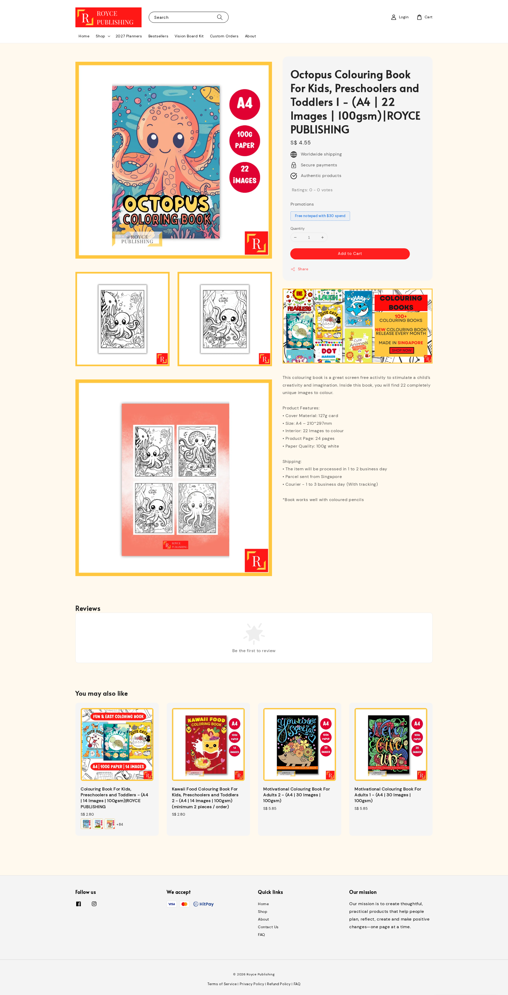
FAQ (261, 934)
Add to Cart (350, 254)
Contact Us (268, 927)
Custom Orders (224, 36)
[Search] (219, 17)
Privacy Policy (252, 984)
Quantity (298, 228)
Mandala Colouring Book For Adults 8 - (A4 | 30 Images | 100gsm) (472, 985)
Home (84, 36)
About (250, 36)
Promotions (302, 204)
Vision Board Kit (189, 36)
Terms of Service (222, 984)
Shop (100, 36)
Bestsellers (158, 36)
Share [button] (303, 269)
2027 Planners (129, 36)
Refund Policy (279, 984)
